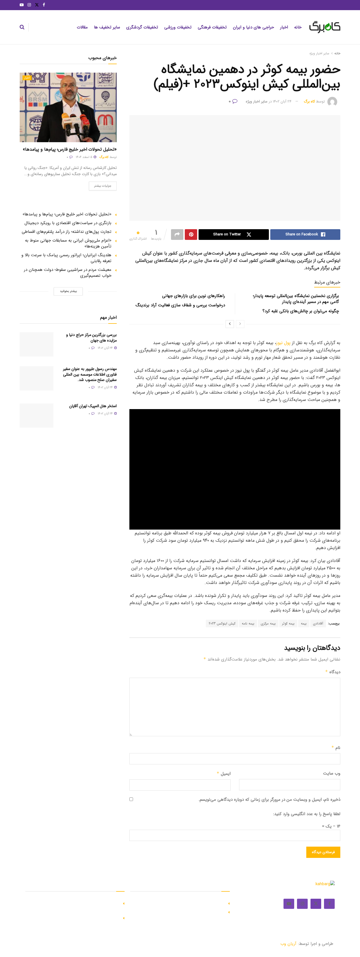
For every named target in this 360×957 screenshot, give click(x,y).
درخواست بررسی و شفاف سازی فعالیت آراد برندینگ (180, 305)
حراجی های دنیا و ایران (253, 27)
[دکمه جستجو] (22, 27)
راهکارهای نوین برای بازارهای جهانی (193, 296)
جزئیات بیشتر (100, 185)
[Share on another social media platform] (177, 234)
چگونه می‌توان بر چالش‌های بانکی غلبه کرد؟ (300, 311)
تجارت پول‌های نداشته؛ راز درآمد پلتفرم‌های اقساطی (66, 231)
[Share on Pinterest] (191, 234)
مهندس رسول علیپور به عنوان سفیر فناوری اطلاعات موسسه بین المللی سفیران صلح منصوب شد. (90, 374)
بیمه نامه (248, 623)
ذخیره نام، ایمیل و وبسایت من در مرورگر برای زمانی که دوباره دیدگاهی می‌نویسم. (269, 799)
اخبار (284, 27)
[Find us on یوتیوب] (22, 5)
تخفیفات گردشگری (142, 27)
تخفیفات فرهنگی (212, 27)
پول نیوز (283, 342)
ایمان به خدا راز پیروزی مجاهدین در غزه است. (184, 903)
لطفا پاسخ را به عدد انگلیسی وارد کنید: (306, 814)
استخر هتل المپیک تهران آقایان (93, 406)
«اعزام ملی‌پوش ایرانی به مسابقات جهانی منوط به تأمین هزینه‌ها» (68, 243)
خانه (298, 27)
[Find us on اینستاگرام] (29, 5)
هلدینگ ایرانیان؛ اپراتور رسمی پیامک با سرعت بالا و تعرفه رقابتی (66, 258)
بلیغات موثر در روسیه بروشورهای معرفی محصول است (177, 911)
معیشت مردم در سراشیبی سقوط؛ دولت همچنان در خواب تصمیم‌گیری (67, 272)
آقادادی (318, 623)
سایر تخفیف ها (107, 27)
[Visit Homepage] (324, 27)
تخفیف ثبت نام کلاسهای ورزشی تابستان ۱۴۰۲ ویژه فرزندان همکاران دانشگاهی (75, 906)
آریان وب (288, 943)
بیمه (304, 623)
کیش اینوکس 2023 (222, 623)
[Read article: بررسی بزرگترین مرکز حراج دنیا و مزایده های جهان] (36, 344)
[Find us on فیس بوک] (44, 5)
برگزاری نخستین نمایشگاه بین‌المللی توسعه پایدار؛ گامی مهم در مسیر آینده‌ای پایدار (296, 299)
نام (335, 747)
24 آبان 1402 (282, 101)
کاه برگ (309, 101)
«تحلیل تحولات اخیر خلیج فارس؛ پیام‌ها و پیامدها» (70, 149)
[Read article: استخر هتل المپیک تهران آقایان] (36, 415)
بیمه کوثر (288, 623)
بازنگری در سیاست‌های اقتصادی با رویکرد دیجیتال (67, 223)
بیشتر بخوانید (68, 291)
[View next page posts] (230, 324)
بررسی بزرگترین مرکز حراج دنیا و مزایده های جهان (91, 337)
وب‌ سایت (331, 773)
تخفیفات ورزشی (178, 27)
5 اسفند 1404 (84, 157)
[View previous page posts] (240, 324)
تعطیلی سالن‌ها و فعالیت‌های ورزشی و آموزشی (78, 917)
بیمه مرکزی (268, 623)
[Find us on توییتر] (37, 5)
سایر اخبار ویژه (319, 53)
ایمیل (224, 773)
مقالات (82, 27)
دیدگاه (332, 672)
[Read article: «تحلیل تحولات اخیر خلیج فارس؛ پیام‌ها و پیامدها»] (68, 107)
